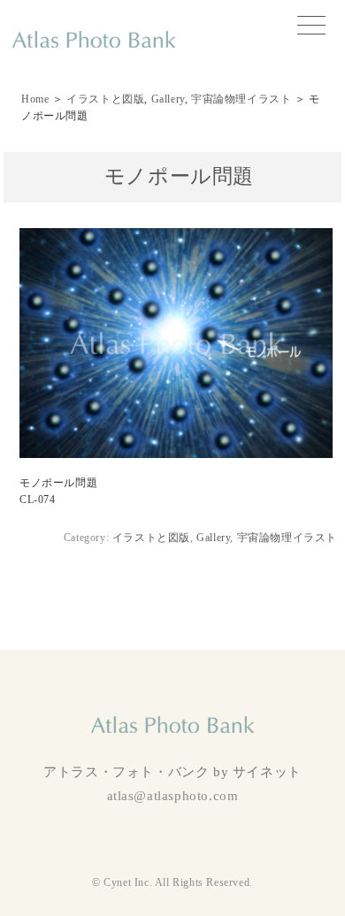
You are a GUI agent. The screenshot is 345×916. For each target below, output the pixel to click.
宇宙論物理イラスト (241, 99)
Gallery (168, 99)
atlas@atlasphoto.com (173, 796)
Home (35, 99)
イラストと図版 (105, 99)
